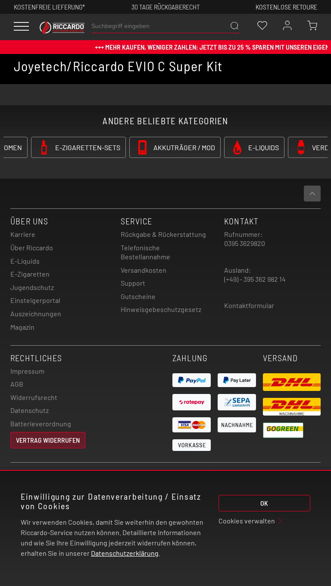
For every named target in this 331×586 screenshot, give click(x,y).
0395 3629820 (244, 243)
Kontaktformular (249, 305)
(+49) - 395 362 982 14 (255, 279)
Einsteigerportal (35, 300)
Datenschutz (29, 410)
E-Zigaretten (30, 274)
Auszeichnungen (35, 313)
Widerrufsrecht (33, 397)
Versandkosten (143, 270)
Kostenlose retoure (286, 7)
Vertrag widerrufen (48, 440)
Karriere (22, 234)
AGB (16, 384)
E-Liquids (25, 261)
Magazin (22, 327)
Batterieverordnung (40, 423)
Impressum (27, 371)
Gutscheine (138, 296)
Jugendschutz (32, 287)
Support (133, 283)
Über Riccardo (31, 247)
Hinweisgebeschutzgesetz (161, 309)
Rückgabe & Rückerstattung (163, 234)
